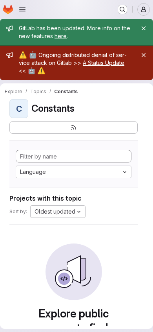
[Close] (143, 28)
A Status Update (103, 62)
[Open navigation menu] (22, 9)
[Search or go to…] (122, 9)
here (61, 36)
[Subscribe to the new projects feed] (73, 127)
